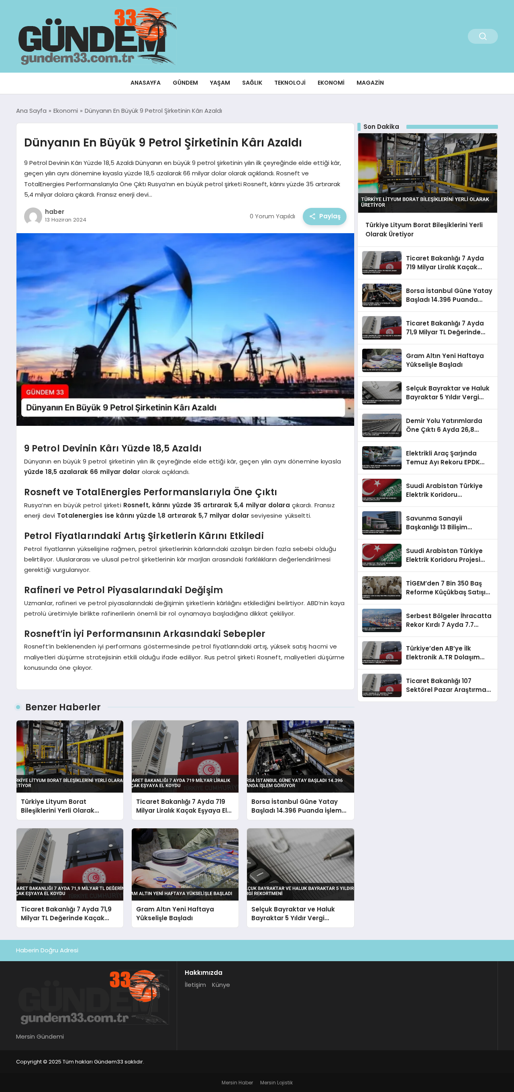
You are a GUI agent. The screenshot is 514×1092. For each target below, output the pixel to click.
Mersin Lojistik (276, 1082)
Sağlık (252, 83)
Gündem (185, 83)
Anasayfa (146, 83)
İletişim (195, 984)
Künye (221, 984)
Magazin (370, 83)
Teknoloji (290, 83)
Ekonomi (331, 83)
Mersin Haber (237, 1082)
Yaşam (220, 83)
